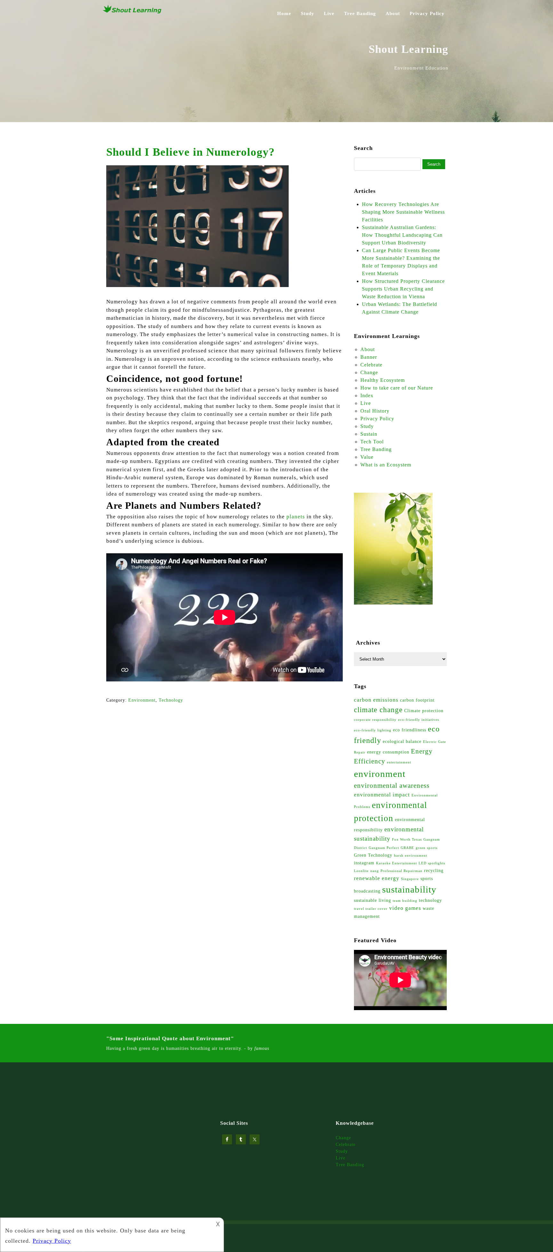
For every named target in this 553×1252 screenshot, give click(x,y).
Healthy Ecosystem (382, 380)
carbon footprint (417, 700)
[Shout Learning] (132, 12)
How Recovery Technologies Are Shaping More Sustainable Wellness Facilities (403, 212)
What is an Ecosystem (385, 464)
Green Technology (373, 855)
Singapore (410, 879)
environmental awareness (391, 785)
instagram (364, 862)
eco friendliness (409, 729)
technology (430, 900)
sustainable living (372, 900)
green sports (426, 848)
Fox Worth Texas (407, 839)
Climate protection (424, 710)
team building (405, 900)
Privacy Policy (427, 13)
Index (366, 395)
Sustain (368, 434)
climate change (378, 709)
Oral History (374, 411)
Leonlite (361, 871)
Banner (368, 357)
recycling (434, 870)
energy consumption (388, 751)
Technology (171, 700)
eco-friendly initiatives (418, 719)
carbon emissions (376, 700)
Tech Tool (372, 441)
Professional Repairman (401, 871)
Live (329, 13)
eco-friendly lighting (372, 730)
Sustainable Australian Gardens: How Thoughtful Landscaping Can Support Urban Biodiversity (402, 235)
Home (284, 13)
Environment (142, 700)
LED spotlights (432, 863)
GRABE (407, 848)
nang (374, 871)
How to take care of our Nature (396, 388)
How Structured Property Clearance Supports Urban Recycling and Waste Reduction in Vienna (403, 288)
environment (379, 774)
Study (307, 13)
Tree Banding (360, 13)
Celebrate (371, 364)
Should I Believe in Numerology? (190, 152)
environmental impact (382, 795)
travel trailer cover (371, 908)
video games (405, 908)
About (393, 13)
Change (369, 372)
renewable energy (376, 878)
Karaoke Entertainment (396, 863)
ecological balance (402, 741)
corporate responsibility (375, 719)
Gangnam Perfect (384, 848)
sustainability (409, 889)
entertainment (399, 762)
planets (295, 517)
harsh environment (410, 855)
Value (366, 457)
